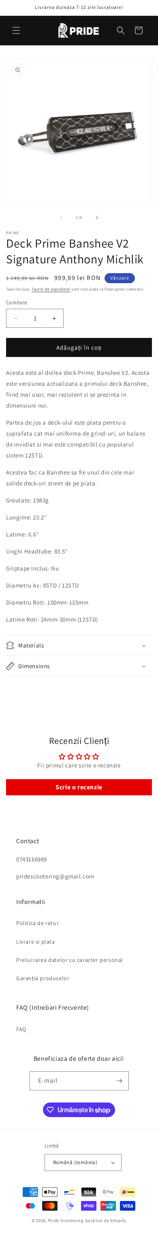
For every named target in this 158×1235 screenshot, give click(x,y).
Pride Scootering (66, 1220)
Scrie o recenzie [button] (79, 787)
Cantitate (17, 302)
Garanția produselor (42, 978)
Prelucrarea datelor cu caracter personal (69, 960)
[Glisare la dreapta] (97, 217)
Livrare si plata (35, 941)
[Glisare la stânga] (61, 217)
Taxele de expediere (51, 289)
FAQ (21, 1029)
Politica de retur (37, 923)
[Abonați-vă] (119, 1080)
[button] (16, 30)
